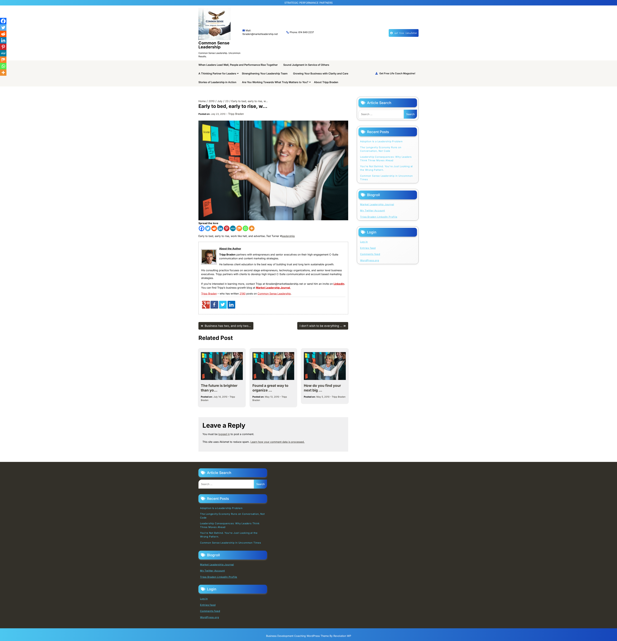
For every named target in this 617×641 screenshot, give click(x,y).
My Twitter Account (372, 210)
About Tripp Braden (326, 82)
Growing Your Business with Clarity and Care (320, 73)
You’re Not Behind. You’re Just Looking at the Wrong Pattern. (386, 168)
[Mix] (239, 228)
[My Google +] (206, 307)
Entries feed (368, 248)
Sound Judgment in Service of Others (306, 64)
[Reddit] (214, 228)
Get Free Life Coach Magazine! (397, 73)
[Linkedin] (220, 228)
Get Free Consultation (405, 33)
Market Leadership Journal (377, 204)
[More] (252, 228)
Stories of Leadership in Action (217, 82)
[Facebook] (201, 228)
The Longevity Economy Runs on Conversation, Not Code (380, 149)
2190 (243, 293)
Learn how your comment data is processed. (277, 441)
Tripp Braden (236, 113)
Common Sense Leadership (213, 45)
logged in (224, 434)
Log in (364, 241)
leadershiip (288, 236)
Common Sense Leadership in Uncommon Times (386, 177)
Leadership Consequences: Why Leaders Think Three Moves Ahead (386, 158)
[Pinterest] (226, 228)
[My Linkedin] (231, 307)
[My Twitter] (223, 307)
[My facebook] (214, 307)
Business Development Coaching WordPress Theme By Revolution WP (308, 635)
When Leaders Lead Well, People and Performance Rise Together (238, 64)
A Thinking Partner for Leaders (217, 73)
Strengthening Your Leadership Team (264, 73)
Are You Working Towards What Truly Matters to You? (275, 82)
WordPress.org (369, 260)
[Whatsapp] (245, 228)
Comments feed (370, 254)
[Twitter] (208, 228)
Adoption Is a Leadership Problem (381, 141)
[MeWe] (233, 228)
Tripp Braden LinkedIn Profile (378, 216)
